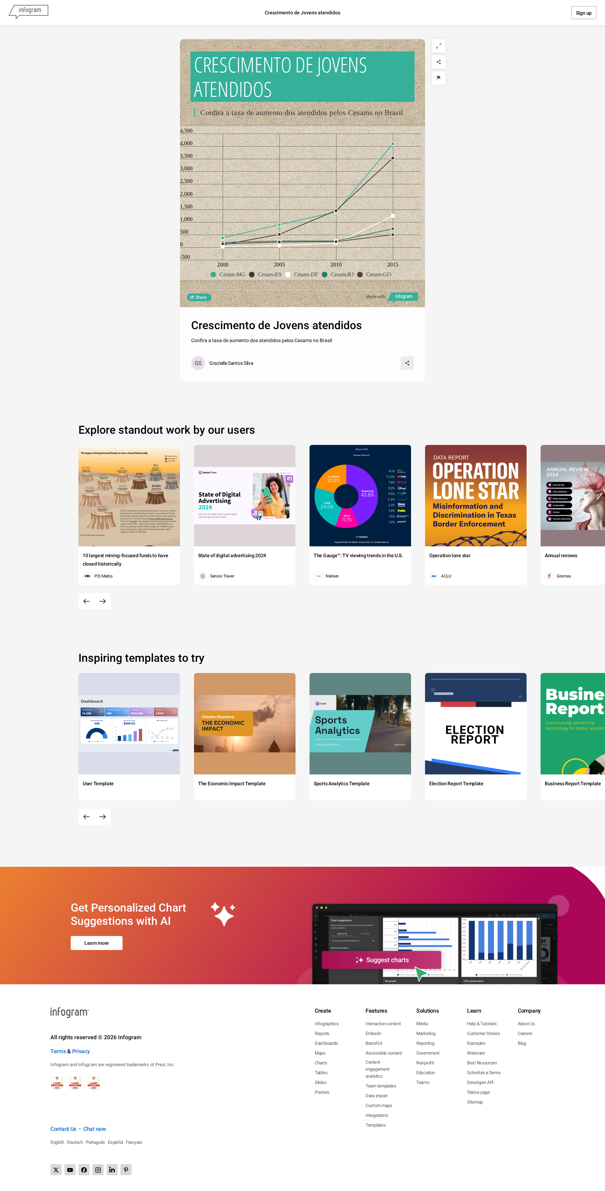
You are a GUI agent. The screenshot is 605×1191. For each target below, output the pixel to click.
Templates (375, 1125)
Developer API (480, 1082)
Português (95, 1142)
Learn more (96, 943)
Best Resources (482, 1062)
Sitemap (475, 1102)
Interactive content (383, 1023)
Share (201, 297)
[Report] (438, 78)
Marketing (425, 1033)
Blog (522, 1043)
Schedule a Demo (484, 1072)
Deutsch (75, 1142)
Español (115, 1142)
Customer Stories (483, 1033)
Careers (525, 1033)
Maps (320, 1053)
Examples (476, 1043)
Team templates (381, 1086)
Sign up (584, 13)
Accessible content (384, 1053)
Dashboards (326, 1043)
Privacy (81, 1051)
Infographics (327, 1023)
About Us (526, 1023)
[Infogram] (28, 12)
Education (425, 1072)
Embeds (373, 1033)
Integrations (377, 1115)
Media (422, 1023)
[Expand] (438, 45)
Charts (321, 1062)
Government (427, 1053)
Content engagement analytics (377, 1069)
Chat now (94, 1129)
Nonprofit (425, 1062)
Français (134, 1142)
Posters (322, 1092)
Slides (320, 1082)
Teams (423, 1082)
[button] (229, 274)
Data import (377, 1095)
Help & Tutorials (481, 1023)
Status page (478, 1092)
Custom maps (379, 1105)
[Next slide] (102, 601)
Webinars (476, 1053)
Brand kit (374, 1043)
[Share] (438, 62)
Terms (58, 1051)
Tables (321, 1072)
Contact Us (63, 1129)
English (57, 1142)
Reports (322, 1033)
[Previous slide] (86, 601)
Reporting (425, 1043)
